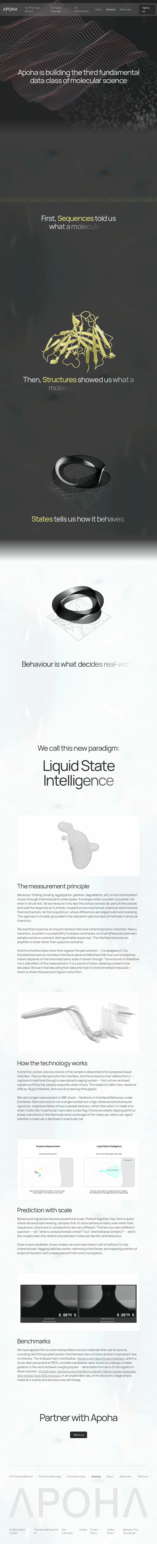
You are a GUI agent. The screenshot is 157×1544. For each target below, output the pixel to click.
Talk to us (143, 1476)
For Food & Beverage (50, 1476)
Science (96, 1476)
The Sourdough (130, 1531)
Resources (125, 1476)
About (110, 1476)
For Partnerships (76, 1476)
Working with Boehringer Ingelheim (101, 1358)
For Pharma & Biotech (21, 1476)
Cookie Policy (111, 1531)
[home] (10, 9)
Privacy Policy (94, 1531)
